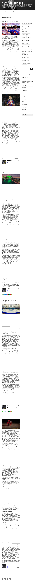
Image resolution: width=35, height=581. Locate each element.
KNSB (23, 40)
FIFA (28, 32)
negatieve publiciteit (25, 43)
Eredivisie (24, 32)
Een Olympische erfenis (25, 104)
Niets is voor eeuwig (24, 98)
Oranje (23, 48)
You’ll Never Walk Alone (25, 85)
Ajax (23, 23)
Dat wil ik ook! (24, 107)
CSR (29, 28)
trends (28, 60)
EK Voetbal (24, 29)
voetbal (24, 63)
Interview (6, 11)
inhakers (29, 37)
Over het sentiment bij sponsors (10, 21)
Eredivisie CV (4, 41)
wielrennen (29, 63)
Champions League (25, 26)
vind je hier (16, 158)
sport (23, 52)
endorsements (24, 31)
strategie (24, 60)
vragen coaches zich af (8, 341)
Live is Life (23, 96)
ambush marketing (29, 23)
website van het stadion (12, 265)
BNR (17, 561)
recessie (24, 49)
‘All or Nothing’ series (11, 222)
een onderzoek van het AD (16, 543)
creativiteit (24, 28)
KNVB (27, 40)
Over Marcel (15, 11)
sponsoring (29, 51)
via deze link (8, 286)
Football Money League (15, 78)
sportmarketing (25, 57)
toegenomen (11, 466)
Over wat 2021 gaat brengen (9, 417)
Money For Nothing (24, 87)
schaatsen (24, 51)
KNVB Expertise (13, 40)
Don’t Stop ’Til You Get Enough (26, 74)
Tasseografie (23, 106)
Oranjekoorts (28, 48)
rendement (29, 49)
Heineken (24, 37)
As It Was (23, 75)
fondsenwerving (25, 34)
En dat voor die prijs (24, 99)
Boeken (11, 11)
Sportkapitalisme (24, 109)
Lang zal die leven (24, 90)
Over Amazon (5, 172)
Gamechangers (24, 101)
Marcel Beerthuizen (12, 3)
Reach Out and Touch (25, 77)
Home (3, 11)
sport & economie (25, 54)
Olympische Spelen (25, 46)
